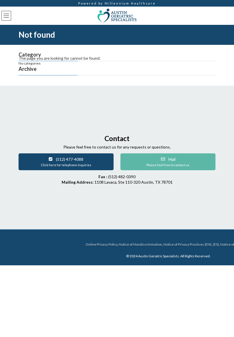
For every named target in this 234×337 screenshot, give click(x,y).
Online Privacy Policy (101, 244)
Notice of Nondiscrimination (140, 244)
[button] (66, 161)
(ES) (216, 244)
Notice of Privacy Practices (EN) (187, 244)
